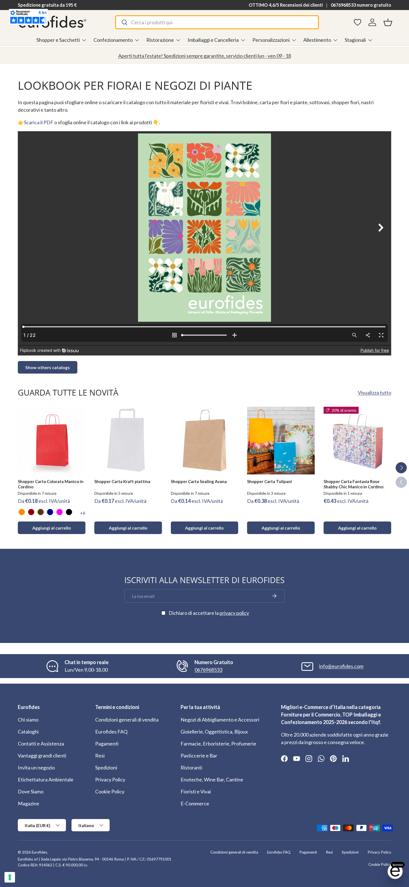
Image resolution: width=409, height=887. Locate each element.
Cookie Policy (109, 791)
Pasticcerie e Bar (199, 755)
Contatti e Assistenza (41, 743)
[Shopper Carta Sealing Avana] (204, 440)
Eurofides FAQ (111, 731)
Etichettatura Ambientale (45, 779)
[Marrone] (40, 512)
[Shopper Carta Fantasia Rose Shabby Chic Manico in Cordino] (357, 440)
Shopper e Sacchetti (58, 40)
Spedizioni (106, 767)
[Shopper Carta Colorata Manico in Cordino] (51, 440)
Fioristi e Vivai (196, 791)
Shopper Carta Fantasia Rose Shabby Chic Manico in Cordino (353, 484)
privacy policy (234, 613)
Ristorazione (160, 40)
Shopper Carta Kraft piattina (122, 481)
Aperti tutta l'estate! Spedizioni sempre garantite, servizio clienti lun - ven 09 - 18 (204, 56)
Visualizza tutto (374, 392)
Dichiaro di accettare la (209, 613)
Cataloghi (28, 731)
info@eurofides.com (341, 666)
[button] (388, 22)
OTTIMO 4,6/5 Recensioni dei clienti (286, 5)
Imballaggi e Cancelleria (213, 40)
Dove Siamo (30, 791)
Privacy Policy (110, 779)
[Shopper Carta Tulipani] (281, 440)
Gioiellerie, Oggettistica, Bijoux (214, 731)
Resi (100, 755)
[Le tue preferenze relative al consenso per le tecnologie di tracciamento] (9, 877)
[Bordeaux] (31, 512)
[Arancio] (21, 512)
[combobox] (217, 22)
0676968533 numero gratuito (361, 5)
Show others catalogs (47, 367)
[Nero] (69, 512)
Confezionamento (113, 40)
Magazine (28, 803)
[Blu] (50, 512)
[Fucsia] (59, 512)
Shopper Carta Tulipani (269, 481)
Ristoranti (191, 767)
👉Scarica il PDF (35, 122)
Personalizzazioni (271, 40)
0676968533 (208, 670)
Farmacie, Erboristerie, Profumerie (218, 743)
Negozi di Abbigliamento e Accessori (220, 720)
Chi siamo (28, 720)
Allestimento (317, 40)
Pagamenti (107, 743)
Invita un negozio (36, 767)
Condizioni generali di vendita (127, 720)
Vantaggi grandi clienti (42, 755)
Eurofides (39, 852)
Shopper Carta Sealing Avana (199, 481)
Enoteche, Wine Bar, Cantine (212, 779)
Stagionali (355, 40)
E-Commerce (195, 803)
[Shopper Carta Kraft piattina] (128, 440)
